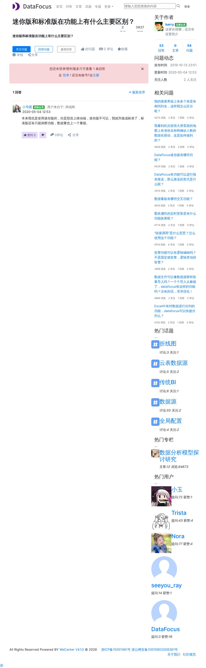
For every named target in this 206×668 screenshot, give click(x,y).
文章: (165, 467)
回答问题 (43, 49)
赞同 (31, 135)
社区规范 (189, 654)
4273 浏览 (160, 117)
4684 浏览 (160, 298)
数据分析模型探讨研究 (179, 453)
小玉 (177, 489)
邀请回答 (66, 49)
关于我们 (173, 654)
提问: (176, 497)
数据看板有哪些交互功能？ (173, 199)
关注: (174, 352)
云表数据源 (174, 363)
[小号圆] (17, 108)
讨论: (164, 352)
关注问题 (21, 49)
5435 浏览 (160, 166)
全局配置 (171, 421)
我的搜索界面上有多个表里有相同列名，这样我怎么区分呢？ (175, 106)
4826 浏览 (160, 146)
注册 (96, 75)
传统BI (168, 382)
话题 (88, 6)
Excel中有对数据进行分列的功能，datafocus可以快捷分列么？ (174, 311)
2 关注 (171, 117)
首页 (59, 6)
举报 (19, 55)
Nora (177, 536)
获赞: (187, 497)
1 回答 (181, 117)
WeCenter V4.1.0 (72, 649)
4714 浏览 (160, 224)
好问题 (89, 49)
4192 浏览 (159, 322)
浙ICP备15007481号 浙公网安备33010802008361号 (139, 649)
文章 (78, 6)
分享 (34, 55)
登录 (187, 6)
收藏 (124, 49)
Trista (178, 512)
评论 (108, 49)
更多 (107, 6)
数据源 (168, 401)
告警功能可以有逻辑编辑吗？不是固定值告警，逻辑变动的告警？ (175, 257)
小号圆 (27, 107)
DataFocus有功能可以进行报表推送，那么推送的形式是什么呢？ (175, 179)
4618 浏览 (159, 205)
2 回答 (181, 146)
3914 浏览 (160, 190)
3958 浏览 (160, 268)
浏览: (179, 467)
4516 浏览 (159, 244)
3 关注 (171, 146)
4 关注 (171, 244)
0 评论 (190, 117)
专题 (98, 6)
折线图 (168, 343)
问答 (69, 6)
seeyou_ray (166, 585)
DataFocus (165, 629)
